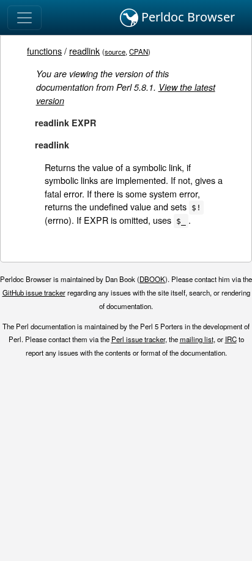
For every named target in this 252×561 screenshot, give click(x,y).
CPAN (138, 51)
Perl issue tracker (138, 339)
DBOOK (152, 279)
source (115, 51)
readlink (84, 50)
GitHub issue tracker (33, 292)
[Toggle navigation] (24, 18)
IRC (231, 339)
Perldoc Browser (186, 17)
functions (44, 50)
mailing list (196, 339)
